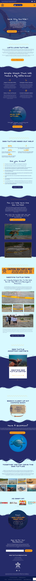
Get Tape (18, 253)
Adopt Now (18, 234)
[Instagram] (34, 1)
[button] (34, 5)
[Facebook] (32, 1)
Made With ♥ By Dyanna (27, 579)
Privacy (6, 579)
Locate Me (18, 523)
